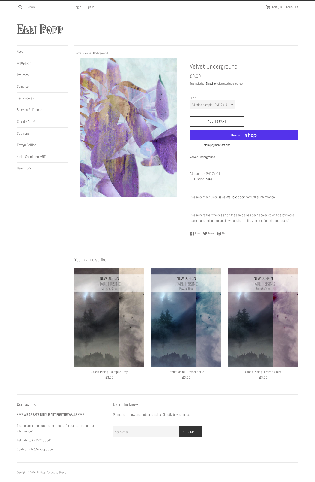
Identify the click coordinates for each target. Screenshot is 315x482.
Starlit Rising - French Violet (263, 372)
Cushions (23, 133)
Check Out (292, 7)
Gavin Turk (24, 168)
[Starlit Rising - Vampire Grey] (109, 317)
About (21, 51)
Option (193, 97)
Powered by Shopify (56, 472)
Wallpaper (24, 63)
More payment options (217, 145)
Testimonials (26, 98)
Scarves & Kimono (29, 109)
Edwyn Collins (26, 144)
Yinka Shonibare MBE (31, 156)
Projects (23, 74)
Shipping (211, 83)
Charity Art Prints (29, 121)
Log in (77, 7)
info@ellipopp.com (41, 449)
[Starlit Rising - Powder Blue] (186, 317)
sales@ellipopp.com (232, 197)
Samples (23, 86)
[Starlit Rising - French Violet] (263, 317)
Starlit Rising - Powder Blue (186, 372)
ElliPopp (41, 472)
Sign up (90, 7)
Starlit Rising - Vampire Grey (109, 372)
